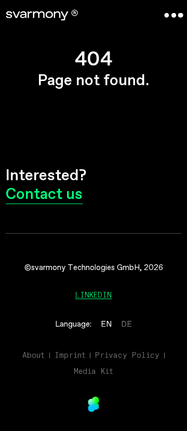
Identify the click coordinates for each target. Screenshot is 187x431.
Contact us (44, 195)
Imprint (70, 355)
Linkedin (93, 295)
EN (106, 324)
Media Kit (93, 371)
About (33, 355)
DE (126, 324)
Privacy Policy (127, 355)
